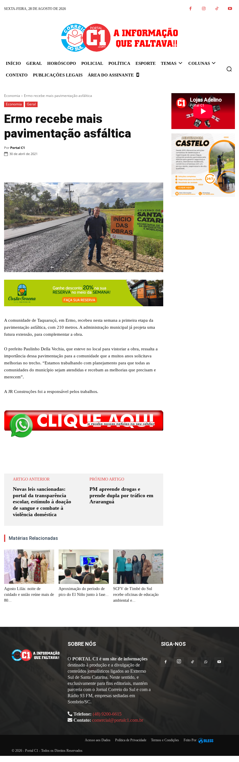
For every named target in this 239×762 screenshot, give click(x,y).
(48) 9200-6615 (107, 713)
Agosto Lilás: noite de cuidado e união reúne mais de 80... (29, 595)
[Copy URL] (157, 169)
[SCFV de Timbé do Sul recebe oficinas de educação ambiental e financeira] (138, 566)
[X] (104, 169)
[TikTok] (217, 9)
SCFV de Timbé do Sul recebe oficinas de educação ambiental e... (136, 595)
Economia (12, 95)
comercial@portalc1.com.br (117, 720)
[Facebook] (190, 9)
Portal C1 (17, 147)
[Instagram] (203, 9)
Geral (31, 104)
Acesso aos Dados (97, 740)
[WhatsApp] (117, 169)
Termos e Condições (165, 740)
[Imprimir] (130, 169)
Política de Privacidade (130, 740)
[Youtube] (230, 9)
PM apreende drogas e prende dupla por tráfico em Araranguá (121, 495)
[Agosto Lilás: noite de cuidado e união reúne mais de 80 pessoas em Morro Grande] (29, 566)
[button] (229, 69)
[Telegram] (144, 169)
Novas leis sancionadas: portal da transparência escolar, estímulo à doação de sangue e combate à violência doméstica (42, 501)
